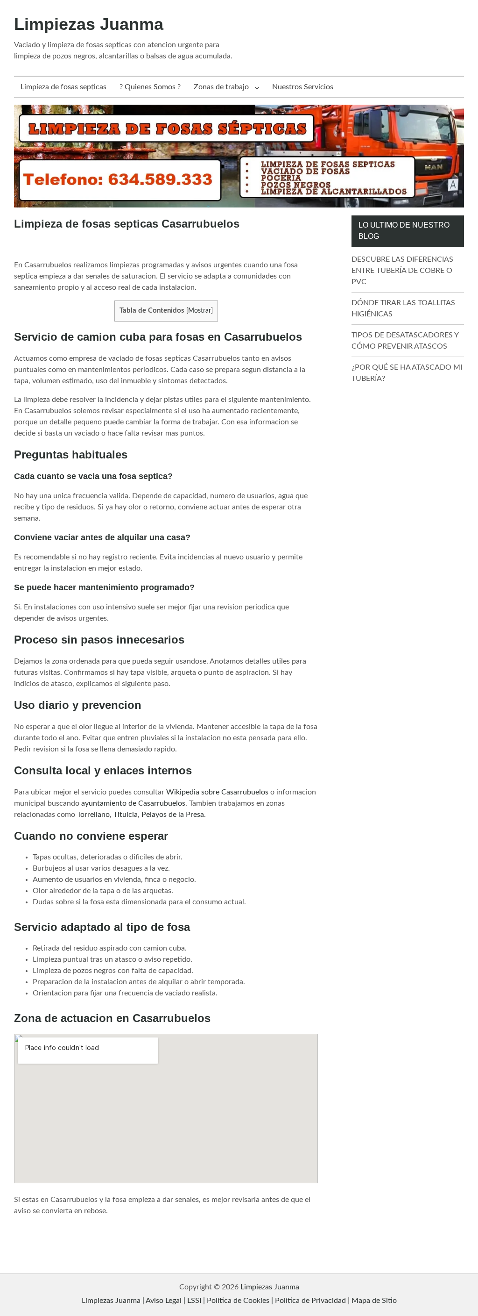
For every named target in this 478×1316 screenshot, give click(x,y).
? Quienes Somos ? (150, 87)
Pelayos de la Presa (172, 814)
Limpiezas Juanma (88, 24)
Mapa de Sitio (374, 1300)
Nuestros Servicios (302, 87)
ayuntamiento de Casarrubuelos (133, 803)
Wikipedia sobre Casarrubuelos (217, 792)
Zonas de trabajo (221, 87)
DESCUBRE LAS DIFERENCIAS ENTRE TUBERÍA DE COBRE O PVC (402, 271)
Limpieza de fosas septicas (63, 87)
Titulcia (125, 814)
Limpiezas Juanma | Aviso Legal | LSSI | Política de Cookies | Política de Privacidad (214, 1300)
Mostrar (199, 311)
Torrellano (93, 814)
